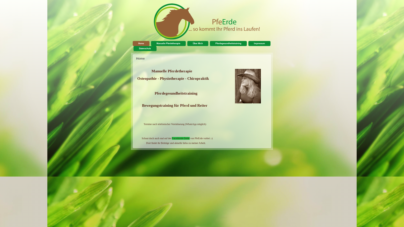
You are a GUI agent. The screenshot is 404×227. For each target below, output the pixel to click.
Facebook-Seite (181, 138)
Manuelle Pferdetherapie (168, 43)
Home (141, 43)
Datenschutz (145, 48)
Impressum (259, 43)
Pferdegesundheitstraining (228, 43)
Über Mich (198, 43)
